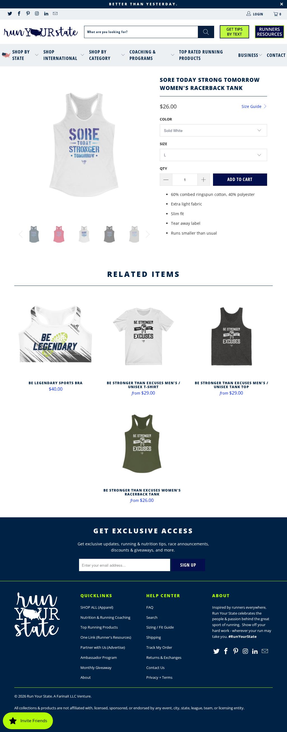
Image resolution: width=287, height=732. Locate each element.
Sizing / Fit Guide (160, 627)
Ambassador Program (98, 657)
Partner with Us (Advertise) (102, 647)
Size (163, 143)
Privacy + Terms (159, 677)
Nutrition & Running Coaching (105, 617)
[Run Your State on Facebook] (18, 14)
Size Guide (252, 106)
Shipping (153, 637)
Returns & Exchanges (163, 657)
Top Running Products (99, 627)
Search (152, 617)
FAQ (149, 607)
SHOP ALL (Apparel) (96, 607)
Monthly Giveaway (96, 667)
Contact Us (155, 667)
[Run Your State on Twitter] (9, 14)
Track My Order (159, 647)
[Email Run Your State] (54, 14)
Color (166, 119)
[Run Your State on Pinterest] (27, 14)
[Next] (146, 144)
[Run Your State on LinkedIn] (45, 14)
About (85, 677)
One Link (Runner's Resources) (105, 637)
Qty (163, 168)
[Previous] (21, 144)
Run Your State (39, 696)
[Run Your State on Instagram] (36, 14)
